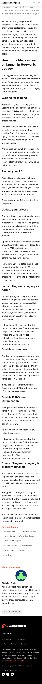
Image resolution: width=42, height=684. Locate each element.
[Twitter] (4, 674)
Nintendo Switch (28, 545)
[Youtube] (13, 674)
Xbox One (7, 555)
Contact (23, 644)
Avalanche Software (29, 531)
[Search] (34, 3)
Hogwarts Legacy (9, 531)
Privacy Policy (6, 639)
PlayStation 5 (22, 550)
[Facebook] (8, 674)
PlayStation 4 (8, 550)
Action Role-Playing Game (12, 541)
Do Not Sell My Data (15, 661)
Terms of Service (10, 644)
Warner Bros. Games (26, 536)
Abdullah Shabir (9, 583)
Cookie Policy (20, 639)
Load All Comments (12, 611)
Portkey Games (9, 536)
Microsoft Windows (10, 545)
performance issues (23, 28)
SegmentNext (10, 3)
